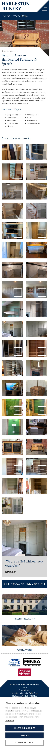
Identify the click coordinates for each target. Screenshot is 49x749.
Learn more (9, 720)
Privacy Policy (24, 684)
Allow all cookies (24, 728)
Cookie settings (24, 743)
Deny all (24, 735)
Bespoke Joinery (9, 45)
